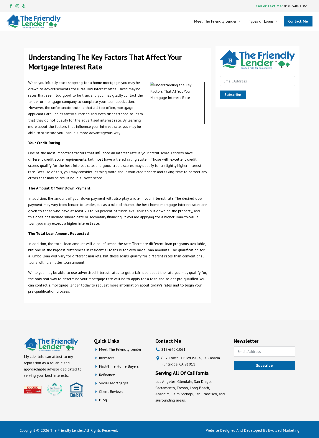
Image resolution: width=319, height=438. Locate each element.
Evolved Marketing (283, 430)
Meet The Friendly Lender (215, 21)
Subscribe (232, 94)
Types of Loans (261, 21)
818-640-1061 (296, 5)
